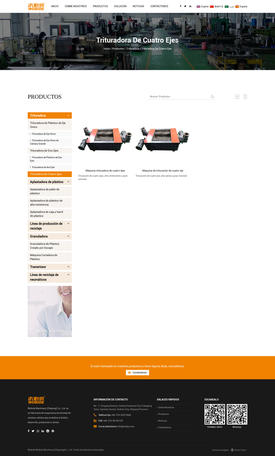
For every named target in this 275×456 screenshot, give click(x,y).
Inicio (55, 6)
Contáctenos (159, 6)
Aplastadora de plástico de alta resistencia (46, 202)
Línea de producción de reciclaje (46, 226)
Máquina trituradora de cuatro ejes (105, 170)
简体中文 (218, 6)
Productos (100, 6)
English (205, 6)
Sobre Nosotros (76, 6)
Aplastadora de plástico (46, 182)
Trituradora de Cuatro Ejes (46, 174)
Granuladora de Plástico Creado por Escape (44, 246)
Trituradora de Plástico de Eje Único (48, 125)
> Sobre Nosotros (165, 407)
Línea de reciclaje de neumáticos (44, 277)
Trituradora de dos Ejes (43, 167)
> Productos (163, 414)
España (243, 6)
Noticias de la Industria (146, 11)
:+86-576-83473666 (114, 415)
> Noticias (162, 420)
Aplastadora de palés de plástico (44, 191)
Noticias (138, 6)
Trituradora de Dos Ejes (44, 150)
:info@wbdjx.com (116, 426)
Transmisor (38, 267)
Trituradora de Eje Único (43, 134)
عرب (231, 6)
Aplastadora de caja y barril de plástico (46, 214)
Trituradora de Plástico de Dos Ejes (46, 159)
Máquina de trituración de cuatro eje (162, 170)
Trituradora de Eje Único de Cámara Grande (44, 142)
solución (120, 6)
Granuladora (39, 236)
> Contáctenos (164, 427)
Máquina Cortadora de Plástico (43, 257)
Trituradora (132, 48)
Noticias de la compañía (142, 12)
